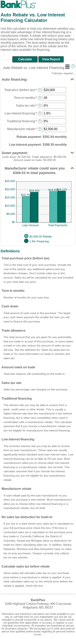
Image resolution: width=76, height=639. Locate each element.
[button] (38, 79)
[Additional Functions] (67, 66)
